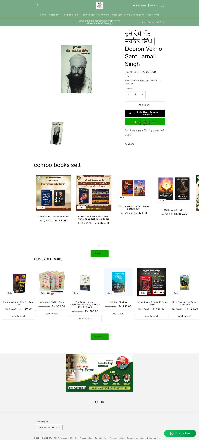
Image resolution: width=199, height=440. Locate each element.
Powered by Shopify (68, 438)
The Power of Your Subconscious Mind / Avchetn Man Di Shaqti (85, 304)
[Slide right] (106, 245)
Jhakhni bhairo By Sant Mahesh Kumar (151, 303)
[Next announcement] (124, 22)
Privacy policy (86, 438)
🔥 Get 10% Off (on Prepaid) (145, 122)
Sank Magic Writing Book (51, 302)
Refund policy (101, 438)
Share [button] (131, 144)
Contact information (135, 438)
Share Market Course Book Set (53, 216)
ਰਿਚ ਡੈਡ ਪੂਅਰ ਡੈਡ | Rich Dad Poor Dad (18, 303)
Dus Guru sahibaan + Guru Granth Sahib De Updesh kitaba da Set (93, 217)
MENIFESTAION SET (174, 209)
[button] (37, 5)
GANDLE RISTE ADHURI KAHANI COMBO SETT (133, 207)
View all (99, 253)
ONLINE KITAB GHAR (50, 438)
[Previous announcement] (74, 22)
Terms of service (117, 438)
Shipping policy (154, 438)
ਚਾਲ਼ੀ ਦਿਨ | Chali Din (118, 302)
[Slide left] (93, 245)
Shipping (144, 80)
